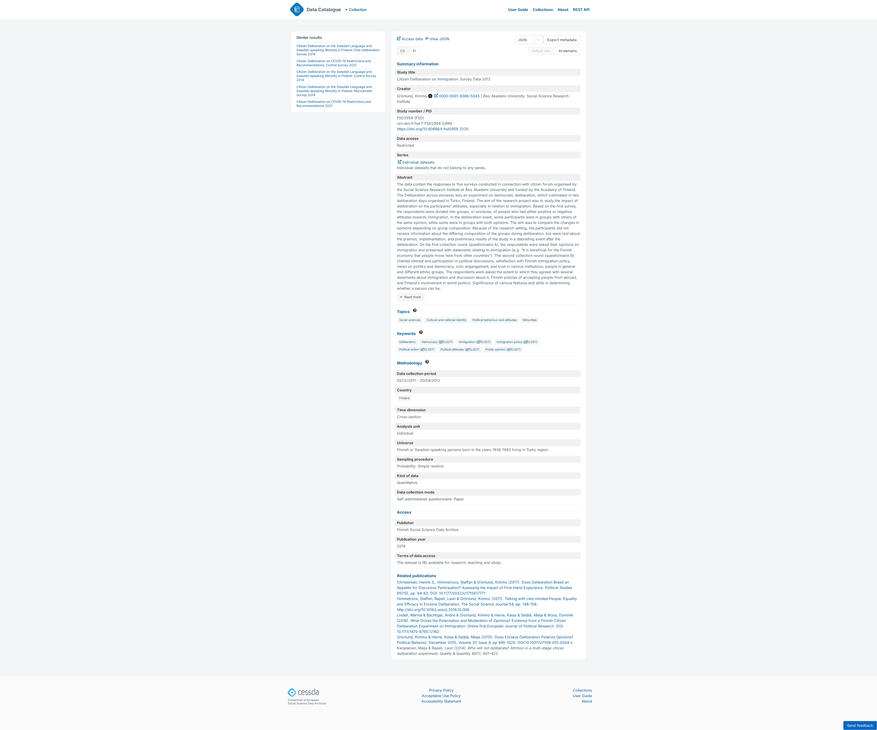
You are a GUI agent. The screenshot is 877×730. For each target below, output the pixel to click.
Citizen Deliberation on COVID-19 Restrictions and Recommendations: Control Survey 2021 (333, 63)
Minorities (530, 320)
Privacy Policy (441, 690)
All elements (568, 51)
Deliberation (407, 342)
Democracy (429, 342)
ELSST (447, 342)
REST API (581, 9)
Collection (358, 9)
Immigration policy (509, 342)
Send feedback (860, 725)
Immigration (467, 342)
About (562, 9)
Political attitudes (452, 349)
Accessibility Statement (441, 701)
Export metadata (562, 39)
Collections (543, 9)
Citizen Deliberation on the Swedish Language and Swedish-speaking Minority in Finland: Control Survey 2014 (336, 76)
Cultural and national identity (446, 320)
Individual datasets (418, 162)
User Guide (518, 9)
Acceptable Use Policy (441, 695)
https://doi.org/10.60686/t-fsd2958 (427, 129)
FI (414, 51)
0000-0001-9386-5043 (459, 96)
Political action (409, 349)
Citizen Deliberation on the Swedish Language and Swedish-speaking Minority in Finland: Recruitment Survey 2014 (334, 91)
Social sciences (409, 320)
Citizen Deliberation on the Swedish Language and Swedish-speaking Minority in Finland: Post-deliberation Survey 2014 (338, 50)
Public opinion (495, 349)
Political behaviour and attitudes (495, 320)
